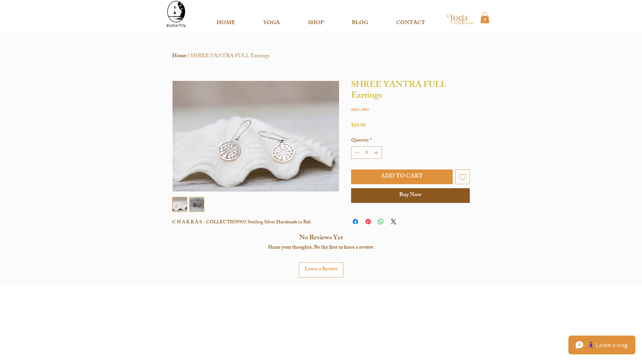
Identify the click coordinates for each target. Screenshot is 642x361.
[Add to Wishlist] (462, 176)
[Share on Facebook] (355, 222)
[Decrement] (356, 152)
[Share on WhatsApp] (381, 222)
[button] (271, 20)
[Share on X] (394, 222)
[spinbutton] (366, 152)
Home (179, 56)
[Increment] (376, 152)
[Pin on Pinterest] (368, 222)
